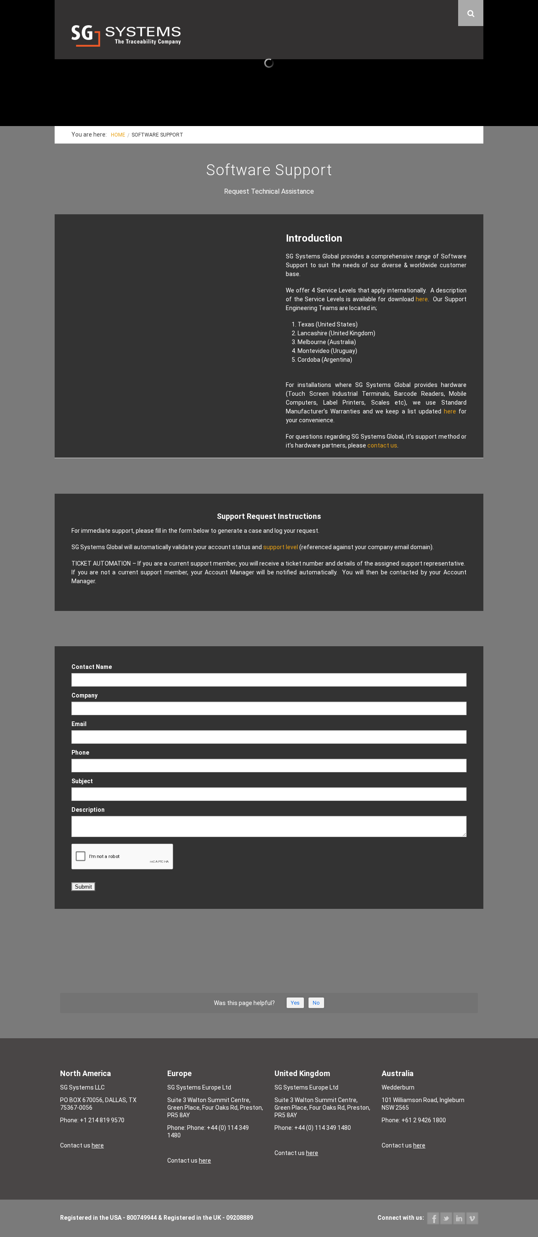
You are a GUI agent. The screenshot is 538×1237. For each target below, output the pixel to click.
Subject (82, 781)
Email (79, 724)
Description (88, 810)
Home (118, 135)
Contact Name (91, 667)
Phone (80, 753)
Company (84, 695)
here (422, 299)
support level (280, 547)
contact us (382, 445)
